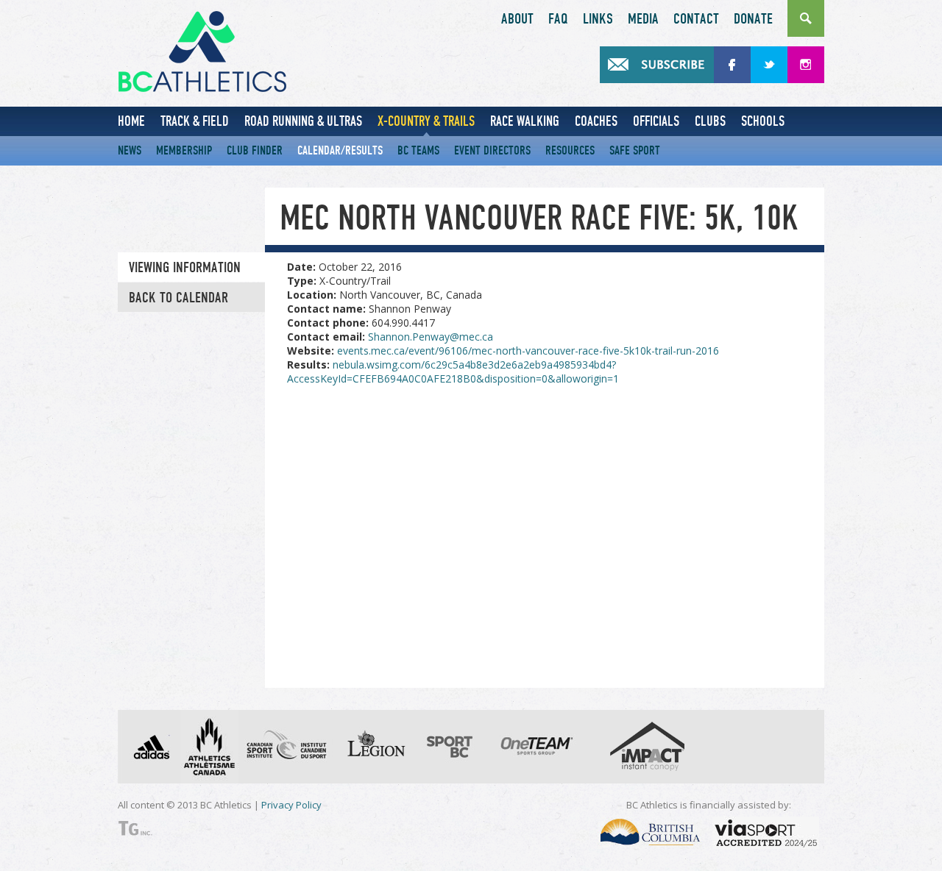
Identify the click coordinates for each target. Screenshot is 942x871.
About (517, 19)
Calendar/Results (340, 150)
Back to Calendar (178, 298)
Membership (184, 150)
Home (131, 121)
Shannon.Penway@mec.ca (430, 337)
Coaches (596, 121)
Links (598, 19)
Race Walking (524, 121)
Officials (656, 121)
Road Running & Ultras (303, 121)
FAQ (558, 19)
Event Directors (492, 150)
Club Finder (255, 150)
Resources (570, 150)
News (129, 150)
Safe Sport (634, 150)
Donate (753, 19)
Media (643, 19)
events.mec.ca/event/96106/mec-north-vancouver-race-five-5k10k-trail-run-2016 (528, 351)
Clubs (710, 121)
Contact (696, 19)
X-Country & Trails (426, 121)
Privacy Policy (291, 804)
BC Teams (418, 150)
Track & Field (194, 121)
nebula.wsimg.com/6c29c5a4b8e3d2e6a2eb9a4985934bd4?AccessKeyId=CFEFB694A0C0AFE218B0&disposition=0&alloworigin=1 (453, 371)
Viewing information (185, 268)
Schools (763, 121)
